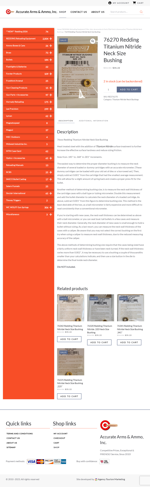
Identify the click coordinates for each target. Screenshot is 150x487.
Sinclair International (29, 193)
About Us (98, 12)
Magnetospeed (27, 123)
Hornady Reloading (29, 102)
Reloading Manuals (27, 165)
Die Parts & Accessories (117, 29)
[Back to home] (31, 12)
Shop (62, 12)
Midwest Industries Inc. (27, 144)
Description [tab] (66, 121)
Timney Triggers (27, 200)
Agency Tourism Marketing (111, 479)
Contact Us (79, 12)
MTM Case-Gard (27, 151)
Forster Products (29, 73)
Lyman (29, 116)
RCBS (29, 172)
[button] (92, 41)
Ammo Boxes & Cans (29, 45)
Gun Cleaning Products (29, 88)
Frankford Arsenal (27, 80)
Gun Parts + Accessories (29, 95)
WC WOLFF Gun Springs (29, 207)
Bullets (29, 59)
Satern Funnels (27, 186)
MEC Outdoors (27, 137)
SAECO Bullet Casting (29, 179)
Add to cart (129, 89)
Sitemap (11, 447)
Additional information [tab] (93, 121)
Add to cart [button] (69, 339)
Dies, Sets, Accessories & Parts (97, 29)
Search (141, 12)
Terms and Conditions (20, 433)
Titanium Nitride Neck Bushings (125, 99)
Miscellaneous (29, 214)
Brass (29, 52)
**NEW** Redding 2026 (27, 31)
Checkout (59, 438)
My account (121, 3)
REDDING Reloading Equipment (74, 29)
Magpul (27, 130)
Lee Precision (29, 109)
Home (59, 29)
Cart (140, 3)
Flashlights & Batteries (27, 66)
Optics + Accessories (29, 158)
